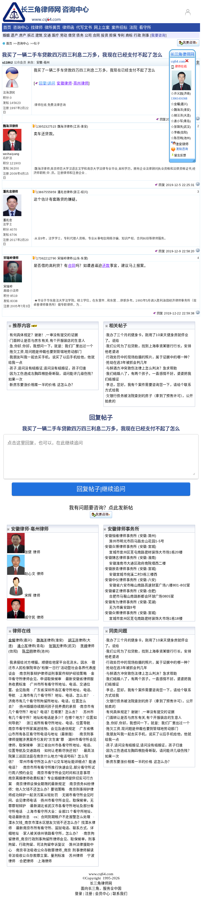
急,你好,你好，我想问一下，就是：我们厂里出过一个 (51, 346)
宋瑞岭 (8, 286)
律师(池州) (36, 651)
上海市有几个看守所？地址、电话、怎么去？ (54, 695)
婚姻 (6, 35)
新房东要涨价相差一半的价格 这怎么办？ (42, 385)
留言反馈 (180, 155)
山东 (77, 258)
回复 (163, 119)
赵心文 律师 (36, 574)
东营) (84, 258)
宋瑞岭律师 (11, 258)
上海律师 (45, 861)
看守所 (145, 27)
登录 (78, 894)
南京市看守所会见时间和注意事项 (63, 773)
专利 (121, 35)
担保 (112, 35)
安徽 (39, 62)
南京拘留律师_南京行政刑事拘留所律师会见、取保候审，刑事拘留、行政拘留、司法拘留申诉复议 (51, 838)
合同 (96, 35)
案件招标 (119, 27)
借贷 (71, 35)
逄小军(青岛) (182, 121)
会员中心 (102, 894)
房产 (22, 35)
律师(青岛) (31, 646)
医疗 (55, 35)
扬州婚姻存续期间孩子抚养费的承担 (47, 706)
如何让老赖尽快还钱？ (62, 750)
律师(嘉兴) (20, 640)
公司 (88, 35)
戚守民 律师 (36, 617)
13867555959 (46, 192)
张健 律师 (34, 552)
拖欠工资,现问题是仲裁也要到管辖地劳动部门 (46, 352)
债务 (80, 35)
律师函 (68, 27)
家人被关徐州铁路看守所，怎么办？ (51, 833)
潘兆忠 (7, 220)
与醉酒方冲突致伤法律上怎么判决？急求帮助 (141, 368)
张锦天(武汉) (182, 127)
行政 (137, 35)
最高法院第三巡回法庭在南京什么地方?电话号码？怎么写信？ (51, 756)
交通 (47, 35)
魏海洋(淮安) (182, 110)
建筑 (39, 35)
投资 (104, 35)
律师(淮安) (50, 640)
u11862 (7, 62)
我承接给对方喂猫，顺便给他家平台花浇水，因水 (48, 662)
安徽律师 (64, 83)
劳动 (63, 35)
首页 (7, 27)
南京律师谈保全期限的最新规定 (41, 784)
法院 (133, 27)
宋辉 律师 (34, 595)
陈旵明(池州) (182, 138)
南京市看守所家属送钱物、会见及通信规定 (42, 729)
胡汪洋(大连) (182, 115)
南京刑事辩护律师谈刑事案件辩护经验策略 (53, 673)
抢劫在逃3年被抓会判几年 (126, 362)
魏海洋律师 (10, 126)
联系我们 (120, 894)
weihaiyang (11, 154)
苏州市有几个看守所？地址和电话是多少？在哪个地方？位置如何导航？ (52, 717)
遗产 (14, 35)
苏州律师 (76, 855)
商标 (129, 35)
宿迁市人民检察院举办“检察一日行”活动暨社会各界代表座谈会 (52, 667)
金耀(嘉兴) (181, 104)
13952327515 (46, 126)
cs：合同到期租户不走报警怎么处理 (62, 817)
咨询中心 (21, 27)
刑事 (145, 35)
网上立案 (102, 27)
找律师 (37, 27)
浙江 (77, 192)
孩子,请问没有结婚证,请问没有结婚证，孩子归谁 (48, 368)
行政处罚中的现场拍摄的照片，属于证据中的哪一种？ (148, 357)
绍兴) (84, 192)
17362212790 (46, 258)
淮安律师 (182, 144)
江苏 (77, 126)
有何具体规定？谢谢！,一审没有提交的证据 (44, 335)
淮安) (84, 126)
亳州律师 (81, 83)
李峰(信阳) (181, 132)
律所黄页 (52, 27)
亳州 (47, 62)
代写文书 (84, 27)
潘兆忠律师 (10, 191)
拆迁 (30, 35)
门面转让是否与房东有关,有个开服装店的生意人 (47, 340)
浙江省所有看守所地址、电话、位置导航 (58, 723)
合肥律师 (26, 861)
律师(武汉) (62, 646)
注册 (88, 894)
